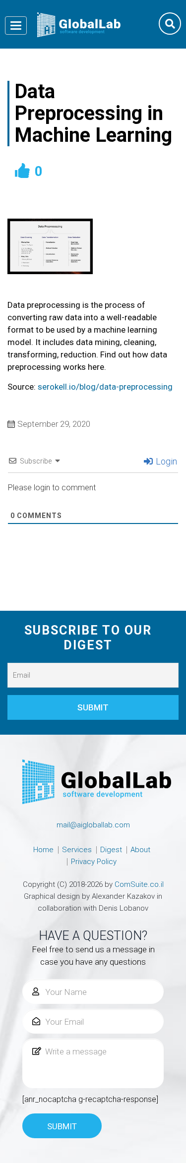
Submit (62, 1126)
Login (165, 461)
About (140, 849)
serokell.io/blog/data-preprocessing (105, 387)
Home (43, 849)
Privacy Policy (94, 861)
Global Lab (79, 24)
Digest (111, 849)
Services (77, 849)
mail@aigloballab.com (93, 824)
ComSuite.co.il (139, 884)
